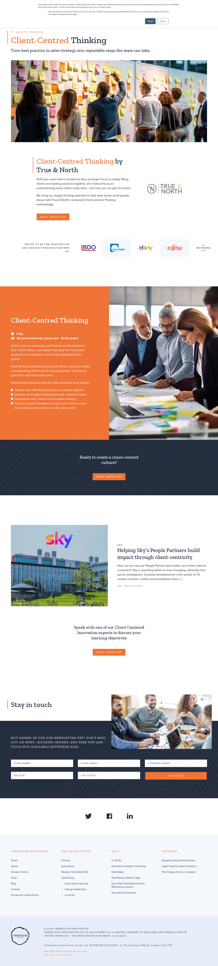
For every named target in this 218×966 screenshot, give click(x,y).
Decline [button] (163, 21)
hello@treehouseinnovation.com (65, 951)
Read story (133, 586)
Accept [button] (150, 21)
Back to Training (28, 32)
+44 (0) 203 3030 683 (58, 954)
